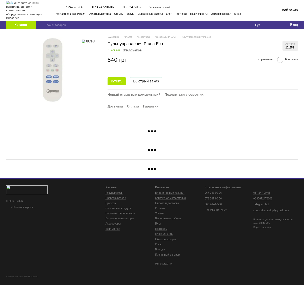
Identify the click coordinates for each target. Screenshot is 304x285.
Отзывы (118, 13)
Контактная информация (70, 13)
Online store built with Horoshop (22, 276)
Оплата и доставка (100, 13)
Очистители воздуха (118, 208)
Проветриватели (115, 197)
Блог (168, 13)
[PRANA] (88, 41)
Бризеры (110, 203)
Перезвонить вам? (159, 7)
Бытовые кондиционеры (120, 213)
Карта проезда (262, 227)
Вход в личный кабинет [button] (169, 192)
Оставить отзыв (132, 50)
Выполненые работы (150, 13)
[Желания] (278, 25)
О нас (237, 13)
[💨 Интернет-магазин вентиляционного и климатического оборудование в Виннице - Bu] (27, 189)
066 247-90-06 (133, 7)
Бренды (160, 249)
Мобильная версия (21, 207)
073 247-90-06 (103, 7)
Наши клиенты (199, 13)
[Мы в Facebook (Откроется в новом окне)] (258, 13)
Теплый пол (112, 228)
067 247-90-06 (72, 7)
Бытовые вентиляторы (119, 218)
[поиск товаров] (43, 25)
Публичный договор (167, 254)
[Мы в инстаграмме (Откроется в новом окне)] (263, 13)
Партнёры (181, 13)
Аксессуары (113, 223)
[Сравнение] (270, 25)
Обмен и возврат (221, 13)
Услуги (130, 13)
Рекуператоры (114, 192)
